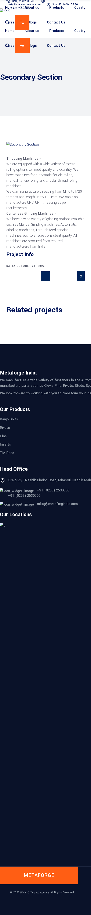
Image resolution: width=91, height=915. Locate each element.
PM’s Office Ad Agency (34, 892)
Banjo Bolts (9, 419)
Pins (3, 435)
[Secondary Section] (45, 144)
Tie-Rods (7, 452)
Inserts (5, 444)
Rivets (5, 427)
